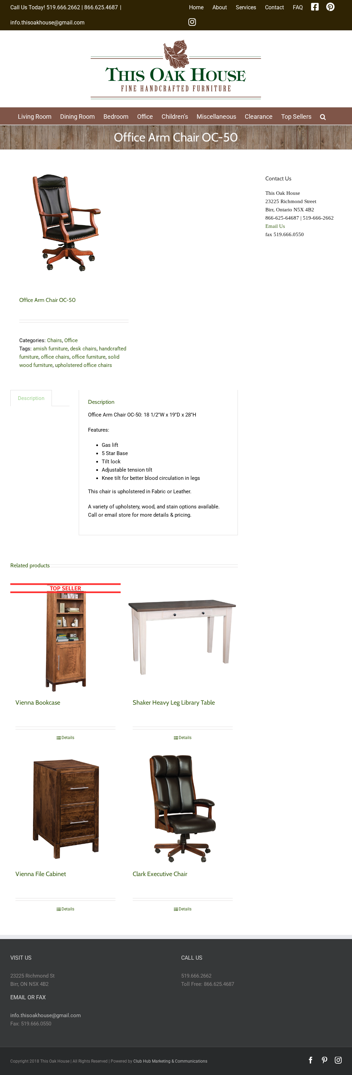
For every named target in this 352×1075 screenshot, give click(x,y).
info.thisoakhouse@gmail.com (47, 22)
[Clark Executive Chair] (183, 808)
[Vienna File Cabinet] (65, 808)
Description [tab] (31, 398)
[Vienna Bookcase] (65, 637)
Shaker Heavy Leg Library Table (174, 702)
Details (68, 737)
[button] (323, 116)
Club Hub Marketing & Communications (170, 1061)
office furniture (89, 357)
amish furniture (50, 349)
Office (71, 340)
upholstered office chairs (83, 365)
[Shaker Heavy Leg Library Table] (183, 637)
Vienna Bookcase (37, 702)
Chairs (54, 340)
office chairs (55, 357)
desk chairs (83, 349)
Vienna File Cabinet (40, 874)
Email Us (275, 226)
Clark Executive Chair (160, 874)
